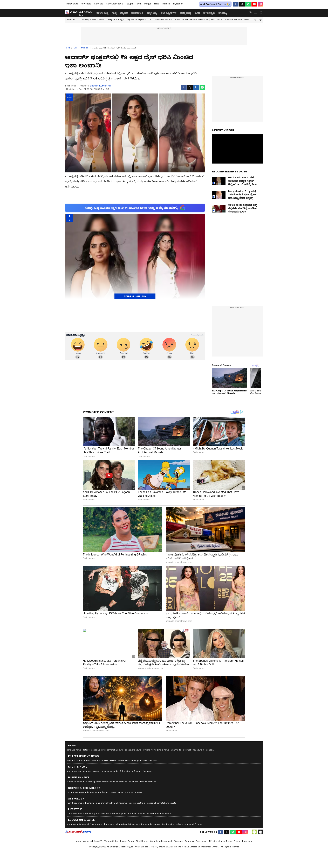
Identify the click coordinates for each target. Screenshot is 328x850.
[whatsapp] (248, 4)
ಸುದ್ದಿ (114, 12)
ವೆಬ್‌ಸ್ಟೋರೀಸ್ (168, 12)
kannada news (74, 750)
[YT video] (254, 4)
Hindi (157, 3)
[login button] (251, 13)
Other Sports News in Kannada (136, 771)
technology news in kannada (81, 792)
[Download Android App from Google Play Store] (254, 832)
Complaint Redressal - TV (198, 841)
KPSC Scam (216, 19)
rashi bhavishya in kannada (80, 803)
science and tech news (130, 792)
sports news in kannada (79, 771)
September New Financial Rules (241, 19)
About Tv (98, 841)
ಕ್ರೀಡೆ (197, 12)
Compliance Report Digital (226, 841)
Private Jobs (96, 824)
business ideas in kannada (142, 781)
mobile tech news (107, 792)
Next (260, 20)
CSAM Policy (142, 841)
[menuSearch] (261, 12)
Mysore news (149, 750)
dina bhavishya (103, 803)
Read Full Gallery (135, 296)
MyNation (178, 3)
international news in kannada (198, 750)
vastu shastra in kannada (142, 803)
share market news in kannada (111, 781)
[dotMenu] (233, 12)
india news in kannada (169, 750)
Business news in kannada (80, 781)
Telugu (129, 3)
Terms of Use (111, 841)
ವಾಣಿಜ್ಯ (222, 12)
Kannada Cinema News (78, 760)
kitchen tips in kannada (159, 813)
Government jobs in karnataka (144, 824)
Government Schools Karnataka (191, 19)
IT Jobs (198, 824)
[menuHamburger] (255, 12)
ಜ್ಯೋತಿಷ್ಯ (152, 12)
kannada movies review (104, 760)
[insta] (260, 4)
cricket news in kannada (105, 771)
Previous (255, 20)
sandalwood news (127, 760)
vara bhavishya (119, 803)
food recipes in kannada (107, 813)
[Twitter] (242, 4)
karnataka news (115, 750)
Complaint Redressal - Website (166, 841)
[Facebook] (235, 4)
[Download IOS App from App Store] (260, 832)
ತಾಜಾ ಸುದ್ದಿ (102, 12)
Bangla (147, 3)
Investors (247, 841)
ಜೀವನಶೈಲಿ (209, 12)
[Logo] (79, 13)
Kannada (98, 3)
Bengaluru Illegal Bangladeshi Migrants (127, 19)
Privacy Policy (127, 841)
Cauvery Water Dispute (93, 19)
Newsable (85, 3)
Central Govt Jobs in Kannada (177, 824)
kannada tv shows (147, 760)
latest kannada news (94, 750)
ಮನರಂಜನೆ (137, 12)
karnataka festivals (166, 803)
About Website (84, 841)
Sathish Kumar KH (100, 85)
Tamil (138, 3)
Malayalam (72, 3)
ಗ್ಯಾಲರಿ (124, 12)
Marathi (166, 3)
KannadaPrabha (114, 3)
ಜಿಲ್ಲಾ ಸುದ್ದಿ (185, 12)
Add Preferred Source (213, 4)
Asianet (78, 831)
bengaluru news (133, 750)
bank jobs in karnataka (115, 824)
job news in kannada (77, 824)
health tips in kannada (133, 813)
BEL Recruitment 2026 (160, 19)
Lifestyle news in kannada (80, 813)
